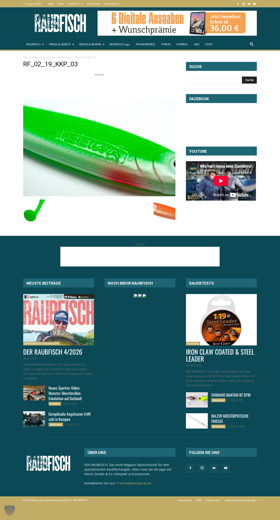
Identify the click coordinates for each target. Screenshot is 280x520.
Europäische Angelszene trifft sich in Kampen (70, 416)
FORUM (165, 44)
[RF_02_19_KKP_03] (99, 195)
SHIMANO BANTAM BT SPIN (231, 395)
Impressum (185, 500)
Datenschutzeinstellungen (241, 500)
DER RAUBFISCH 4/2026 (52, 352)
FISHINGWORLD (145, 44)
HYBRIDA (182, 44)
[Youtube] (254, 4)
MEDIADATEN (111, 3)
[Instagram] (243, 4)
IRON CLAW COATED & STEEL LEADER (220, 355)
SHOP (61, 3)
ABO (51, 3)
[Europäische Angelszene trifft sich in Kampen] (34, 419)
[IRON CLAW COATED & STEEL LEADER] (221, 319)
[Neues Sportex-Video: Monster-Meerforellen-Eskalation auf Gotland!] (34, 393)
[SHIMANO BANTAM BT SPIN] (197, 400)
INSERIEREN (93, 3)
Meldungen (56, 424)
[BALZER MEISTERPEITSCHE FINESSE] (197, 421)
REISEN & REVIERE (90, 44)
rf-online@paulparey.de (133, 483)
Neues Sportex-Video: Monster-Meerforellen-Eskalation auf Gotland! (65, 393)
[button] (251, 45)
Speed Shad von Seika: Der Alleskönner (47, 57)
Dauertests (193, 343)
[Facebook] (238, 4)
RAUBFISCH (33, 44)
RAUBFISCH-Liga (120, 44)
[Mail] (249, 4)
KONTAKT (73, 3)
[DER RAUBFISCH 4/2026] (58, 319)
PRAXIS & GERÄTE (60, 44)
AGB (198, 500)
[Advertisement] (102, 87)
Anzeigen (55, 403)
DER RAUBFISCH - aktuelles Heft (41, 343)
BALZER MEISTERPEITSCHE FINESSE (229, 418)
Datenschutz (213, 500)
